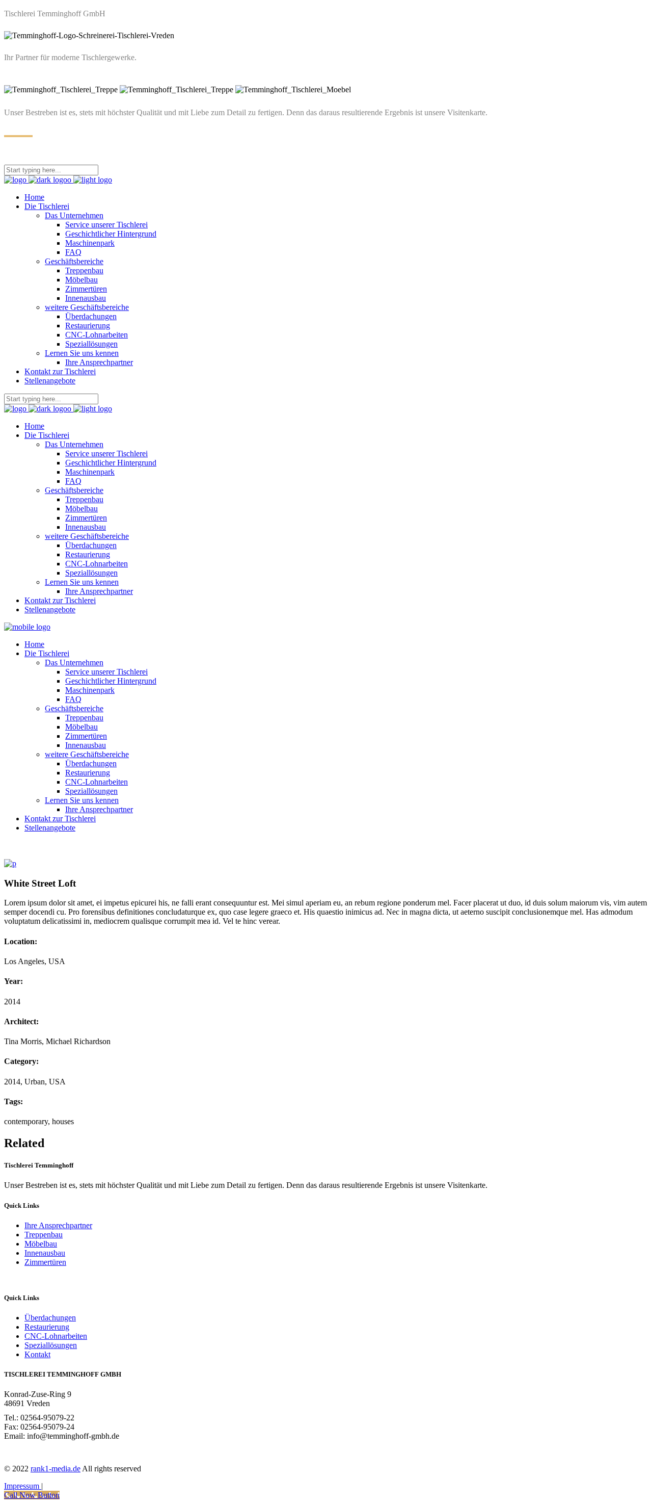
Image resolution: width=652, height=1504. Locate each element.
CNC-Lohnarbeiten (55, 1336)
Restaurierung (46, 1327)
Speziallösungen (50, 1345)
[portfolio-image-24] (10, 863)
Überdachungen (50, 1317)
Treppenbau (43, 1234)
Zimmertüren (45, 1262)
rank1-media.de (55, 1468)
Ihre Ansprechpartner (58, 1225)
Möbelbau (40, 1243)
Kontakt (37, 1354)
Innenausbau (44, 1253)
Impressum (22, 1486)
